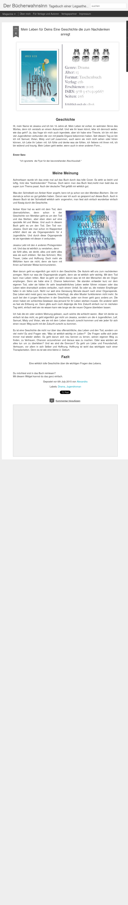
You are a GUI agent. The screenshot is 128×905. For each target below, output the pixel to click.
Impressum (85, 13)
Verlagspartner (69, 13)
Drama (61, 386)
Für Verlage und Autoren (46, 13)
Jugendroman (73, 386)
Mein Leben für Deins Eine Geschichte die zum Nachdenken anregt (65, 31)
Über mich (25, 13)
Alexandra (82, 381)
